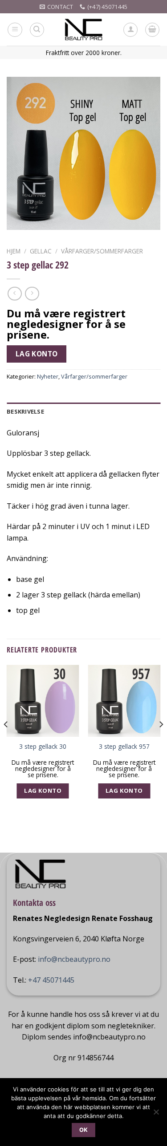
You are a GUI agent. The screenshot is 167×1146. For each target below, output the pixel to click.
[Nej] (155, 1114)
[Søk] (37, 30)
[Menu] (15, 30)
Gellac (41, 251)
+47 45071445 (51, 980)
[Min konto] (130, 30)
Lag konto (37, 354)
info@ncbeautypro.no (74, 959)
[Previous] (6, 742)
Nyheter (47, 376)
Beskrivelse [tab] (25, 411)
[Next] (160, 742)
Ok (83, 1129)
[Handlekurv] (152, 30)
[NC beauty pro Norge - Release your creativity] (83, 29)
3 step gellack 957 (124, 747)
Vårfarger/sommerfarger (102, 251)
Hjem (13, 251)
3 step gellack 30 (42, 747)
